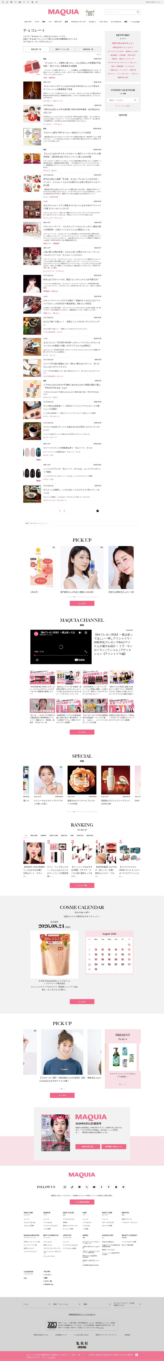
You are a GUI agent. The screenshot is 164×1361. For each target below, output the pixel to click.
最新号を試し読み (88, 1146)
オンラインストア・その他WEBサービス (124, 1304)
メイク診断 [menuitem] (47, 1229)
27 (116, 964)
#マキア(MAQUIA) (49, 332)
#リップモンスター (123, 74)
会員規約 (127, 1335)
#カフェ (46, 416)
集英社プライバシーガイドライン (106, 1335)
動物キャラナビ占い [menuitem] (108, 1249)
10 (96, 954)
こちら (101, 1328)
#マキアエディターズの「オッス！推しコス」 (123, 62)
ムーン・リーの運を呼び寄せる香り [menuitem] (110, 1253)
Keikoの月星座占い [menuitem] (108, 1242)
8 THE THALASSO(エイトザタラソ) (54, 981)
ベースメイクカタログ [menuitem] (50, 1225)
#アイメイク (58, 218)
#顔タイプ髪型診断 (117, 66)
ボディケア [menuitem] (58, 22)
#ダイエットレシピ (49, 500)
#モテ (52, 455)
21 (123, 959)
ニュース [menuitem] (27, 1219)
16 (89, 959)
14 (123, 954)
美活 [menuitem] (66, 22)
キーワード (34, 523)
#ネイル (46, 455)
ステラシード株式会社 (55, 983)
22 (129, 959)
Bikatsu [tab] (64, 835)
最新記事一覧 (36, 49)
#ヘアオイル (60, 271)
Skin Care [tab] (33, 835)
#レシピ (59, 332)
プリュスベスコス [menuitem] (49, 1256)
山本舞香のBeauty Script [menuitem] (90, 1265)
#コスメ (46, 197)
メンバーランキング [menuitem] (30, 1251)
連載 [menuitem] (125, 22)
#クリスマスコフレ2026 (115, 51)
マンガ (25, 1304)
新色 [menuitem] (43, 22)
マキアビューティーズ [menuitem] (78, 22)
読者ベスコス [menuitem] (47, 1245)
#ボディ (55, 397)
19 (109, 959)
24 (96, 964)
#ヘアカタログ (130, 66)
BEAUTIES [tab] (90, 835)
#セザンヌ (134, 74)
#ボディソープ (57, 101)
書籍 (85, 1304)
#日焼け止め (114, 70)
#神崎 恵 (114, 59)
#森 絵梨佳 (113, 55)
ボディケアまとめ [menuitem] (108, 1222)
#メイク (46, 355)
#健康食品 (52, 78)
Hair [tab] (72, 835)
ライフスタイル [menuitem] (116, 22)
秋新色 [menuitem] (65, 1222)
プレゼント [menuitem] (92, 22)
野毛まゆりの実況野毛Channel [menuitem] (90, 1256)
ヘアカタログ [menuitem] (87, 1222)
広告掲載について (61, 1335)
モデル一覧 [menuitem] (48, 1281)
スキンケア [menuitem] (28, 22)
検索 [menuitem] (25, 1278)
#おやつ (54, 170)
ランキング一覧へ (82, 885)
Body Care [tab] (54, 835)
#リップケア (124, 70)
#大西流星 (122, 55)
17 (96, 959)
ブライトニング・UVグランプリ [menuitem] (52, 1252)
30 (89, 969)
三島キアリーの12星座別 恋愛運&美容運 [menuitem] (111, 1245)
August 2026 (109, 933)
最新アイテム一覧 (62, 49)
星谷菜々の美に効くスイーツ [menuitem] (91, 1261)
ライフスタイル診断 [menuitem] (69, 1248)
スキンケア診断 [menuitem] (29, 1225)
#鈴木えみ (54, 291)
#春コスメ (56, 313)
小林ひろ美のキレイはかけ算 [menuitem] (91, 1247)
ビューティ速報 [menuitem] (68, 1229)
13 (116, 954)
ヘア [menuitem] (49, 22)
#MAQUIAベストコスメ (123, 47)
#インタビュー (48, 124)
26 (109, 964)
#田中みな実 (54, 197)
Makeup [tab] (43, 835)
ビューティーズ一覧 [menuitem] (30, 1245)
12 (109, 954)
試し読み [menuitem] (47, 1271)
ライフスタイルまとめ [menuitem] (70, 1245)
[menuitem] (33, 1214)
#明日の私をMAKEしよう (123, 43)
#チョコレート (54, 416)
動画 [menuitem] (45, 1278)
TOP (26, 523)
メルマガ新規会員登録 (82, 1202)
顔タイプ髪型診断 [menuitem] (127, 1245)
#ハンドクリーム (48, 271)
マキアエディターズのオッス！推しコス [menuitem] (91, 1242)
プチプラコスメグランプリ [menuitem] (52, 1248)
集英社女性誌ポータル (153, 2)
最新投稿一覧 (88, 49)
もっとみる (82, 603)
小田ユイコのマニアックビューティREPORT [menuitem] (91, 1251)
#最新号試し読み (122, 77)
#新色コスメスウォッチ (126, 59)
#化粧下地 (132, 70)
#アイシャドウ (48, 218)
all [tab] (26, 835)
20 (116, 959)
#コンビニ (46, 170)
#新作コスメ (47, 243)
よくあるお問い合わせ (81, 1335)
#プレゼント (47, 101)
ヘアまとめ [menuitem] (86, 1225)
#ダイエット (112, 74)
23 (89, 964)
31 (96, 969)
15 (129, 954)
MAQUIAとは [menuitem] (48, 1284)
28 (122, 964)
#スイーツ (60, 376)
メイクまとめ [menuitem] (47, 1222)
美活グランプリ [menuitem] (127, 1219)
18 (103, 959)
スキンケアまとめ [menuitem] (29, 1222)
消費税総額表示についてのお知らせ (82, 1314)
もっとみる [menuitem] (136, 22)
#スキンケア (47, 397)
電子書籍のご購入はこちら (114, 1146)
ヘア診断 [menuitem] (85, 1229)
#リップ (52, 355)
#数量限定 (56, 243)
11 (102, 954)
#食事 (45, 78)
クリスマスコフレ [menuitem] (69, 1219)
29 (129, 964)
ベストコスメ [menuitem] (103, 22)
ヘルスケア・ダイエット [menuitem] (130, 1222)
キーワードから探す (122, 106)
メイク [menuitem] (37, 22)
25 (102, 964)
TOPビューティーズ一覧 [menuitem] (32, 1242)
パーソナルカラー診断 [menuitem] (129, 1242)
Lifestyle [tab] (80, 835)
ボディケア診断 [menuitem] (107, 1225)
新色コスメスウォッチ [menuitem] (70, 1225)
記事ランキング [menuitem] (29, 1248)
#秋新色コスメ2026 (131, 51)
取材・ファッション (61, 1304)
